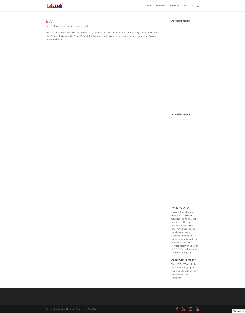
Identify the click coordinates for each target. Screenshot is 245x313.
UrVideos (160, 6)
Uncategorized (81, 26)
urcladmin (54, 26)
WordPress (93, 309)
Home (150, 6)
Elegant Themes (66, 309)
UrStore (172, 6)
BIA (49, 21)
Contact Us (188, 6)
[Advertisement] (185, 66)
